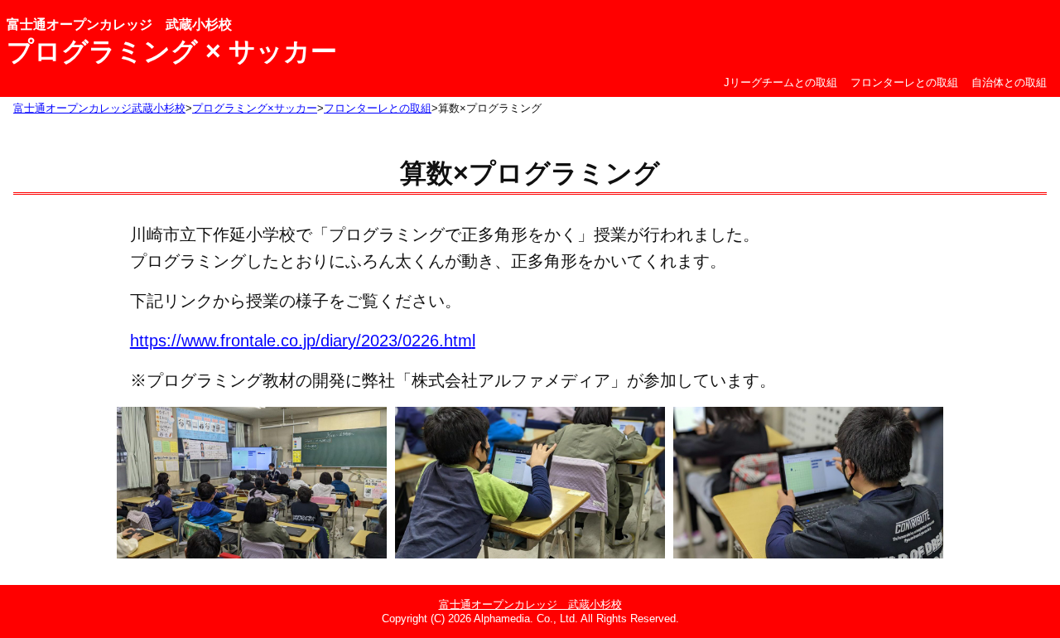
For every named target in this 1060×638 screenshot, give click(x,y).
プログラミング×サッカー (254, 108)
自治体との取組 (1009, 82)
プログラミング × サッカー (172, 51)
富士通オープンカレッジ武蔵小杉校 (99, 108)
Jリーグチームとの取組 (780, 82)
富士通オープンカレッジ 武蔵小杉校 (119, 24)
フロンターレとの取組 (904, 82)
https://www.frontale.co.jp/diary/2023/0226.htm (301, 340)
